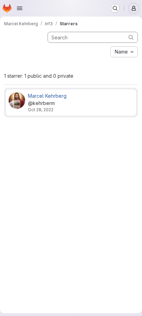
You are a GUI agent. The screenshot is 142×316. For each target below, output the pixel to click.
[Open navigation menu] (19, 8)
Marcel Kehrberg (47, 96)
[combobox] (124, 51)
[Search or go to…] (115, 8)
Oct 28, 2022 (40, 109)
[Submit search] (131, 37)
